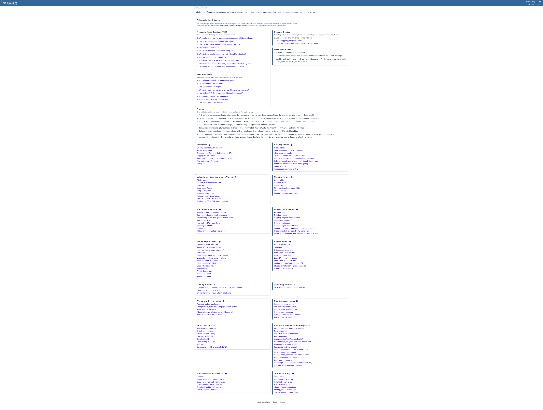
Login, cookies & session (283, 379)
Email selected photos (205, 266)
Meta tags (200, 344)
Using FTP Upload (204, 191)
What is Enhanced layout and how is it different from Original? (222, 54)
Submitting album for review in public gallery (291, 164)
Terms (275, 402)
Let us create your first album (285, 307)
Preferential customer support (285, 347)
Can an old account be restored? (211, 103)
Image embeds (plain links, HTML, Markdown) (291, 231)
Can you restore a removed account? (288, 365)
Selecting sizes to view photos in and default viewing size (296, 161)
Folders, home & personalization (286, 309)
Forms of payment (281, 331)
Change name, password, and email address (291, 355)
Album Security (280, 166)
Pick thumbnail (202, 268)
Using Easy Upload (204, 186)
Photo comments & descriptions (209, 261)
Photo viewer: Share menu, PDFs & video (212, 255)
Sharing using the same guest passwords (290, 266)
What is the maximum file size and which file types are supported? (224, 90)
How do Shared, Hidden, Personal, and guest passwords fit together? (225, 64)
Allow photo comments (283, 153)
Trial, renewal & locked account (286, 392)
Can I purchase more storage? (286, 360)
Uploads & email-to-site (283, 382)
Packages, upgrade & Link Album (287, 315)
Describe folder (280, 183)
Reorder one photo (204, 274)
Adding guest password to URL (286, 169)
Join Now (531, 4)
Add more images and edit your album (211, 231)
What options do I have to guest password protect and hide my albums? (226, 38)
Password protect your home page (210, 304)
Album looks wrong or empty (285, 387)
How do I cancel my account (285, 352)
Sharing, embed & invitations (285, 390)
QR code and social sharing (285, 250)
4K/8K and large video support (286, 344)
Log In (539, 4)
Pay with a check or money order (286, 334)
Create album (279, 148)
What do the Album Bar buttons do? (212, 57)
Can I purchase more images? (210, 87)
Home (196, 7)
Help (539, 2)
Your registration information (207, 161)
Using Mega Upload (204, 188)
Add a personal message (206, 309)
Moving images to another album (286, 220)
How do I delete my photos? (209, 48)
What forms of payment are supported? (214, 96)
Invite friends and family (283, 255)
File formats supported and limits (209, 183)
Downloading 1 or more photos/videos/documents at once (296, 234)
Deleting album (202, 228)
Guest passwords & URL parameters (211, 382)
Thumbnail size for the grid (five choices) (289, 156)
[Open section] (210, 145)
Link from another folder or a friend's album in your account (219, 288)
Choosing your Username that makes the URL (214, 153)
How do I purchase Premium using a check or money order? (222, 67)
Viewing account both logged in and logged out (215, 158)
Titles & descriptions (204, 271)
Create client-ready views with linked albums (214, 293)
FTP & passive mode (282, 385)
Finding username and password (286, 357)
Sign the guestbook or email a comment (212, 215)
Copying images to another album (287, 218)
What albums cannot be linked (208, 290)
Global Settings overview (206, 329)
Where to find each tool (283, 317)
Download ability (203, 339)
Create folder (279, 180)
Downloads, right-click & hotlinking (210, 387)
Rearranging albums (205, 226)
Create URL (278, 186)
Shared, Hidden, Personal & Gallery (210, 379)
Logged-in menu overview (284, 304)
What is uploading (204, 180)
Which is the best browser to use (209, 199)
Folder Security (280, 191)
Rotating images (280, 213)
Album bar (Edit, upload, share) (209, 247)
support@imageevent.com (291, 41)
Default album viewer (205, 331)
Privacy (199, 164)
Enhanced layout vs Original (207, 245)
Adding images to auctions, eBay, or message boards (294, 228)
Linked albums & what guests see (209, 385)
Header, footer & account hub (285, 312)
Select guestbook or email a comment (288, 151)
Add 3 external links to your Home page (212, 315)
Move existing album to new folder (287, 188)
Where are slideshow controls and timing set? (216, 51)
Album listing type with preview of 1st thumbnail (215, 312)
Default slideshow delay (206, 334)
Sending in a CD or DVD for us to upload (212, 201)
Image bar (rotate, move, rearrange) (210, 250)
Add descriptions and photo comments (211, 213)
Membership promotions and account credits (291, 350)
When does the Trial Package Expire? (288, 339)
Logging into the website (206, 156)
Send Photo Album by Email (285, 253)
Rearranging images (282, 223)
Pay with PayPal (280, 336)
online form (287, 38)
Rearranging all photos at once (286, 226)
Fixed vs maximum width (206, 336)
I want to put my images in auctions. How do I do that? (219, 44)
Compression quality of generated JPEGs (212, 347)
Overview (200, 377)
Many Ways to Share (282, 245)
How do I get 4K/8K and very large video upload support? (221, 93)
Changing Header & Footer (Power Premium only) (293, 363)
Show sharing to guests (206, 342)
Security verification (204, 151)
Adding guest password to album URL (288, 263)
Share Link (278, 247)
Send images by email (205, 193)
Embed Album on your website (286, 258)
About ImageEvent (264, 402)
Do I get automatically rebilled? (211, 83)
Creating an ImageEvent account (209, 148)
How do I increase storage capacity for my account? (218, 41)
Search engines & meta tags (207, 390)
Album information (204, 276)
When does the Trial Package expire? (213, 99)
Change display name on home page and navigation (217, 307)
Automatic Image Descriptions (208, 196)
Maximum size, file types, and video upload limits (293, 342)
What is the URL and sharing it (286, 261)
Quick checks (279, 377)
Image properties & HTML (206, 263)
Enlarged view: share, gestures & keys (211, 258)
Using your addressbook (283, 268)
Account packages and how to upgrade (289, 329)
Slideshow (201, 253)
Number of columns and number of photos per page (294, 158)
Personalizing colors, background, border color (215, 218)
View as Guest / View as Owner (209, 223)
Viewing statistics (203, 220)
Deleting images (280, 215)
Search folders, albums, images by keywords (291, 288)
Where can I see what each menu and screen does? (219, 60)
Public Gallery (530, 2)
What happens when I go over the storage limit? (217, 80)
